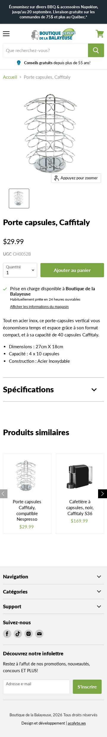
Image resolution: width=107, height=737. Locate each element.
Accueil (10, 77)
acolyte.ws (77, 723)
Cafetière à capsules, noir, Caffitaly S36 (79, 507)
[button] (102, 493)
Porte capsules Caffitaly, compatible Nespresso (27, 510)
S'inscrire (87, 686)
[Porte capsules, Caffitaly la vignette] (19, 198)
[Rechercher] (96, 50)
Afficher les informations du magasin (39, 307)
